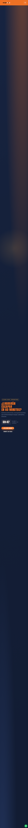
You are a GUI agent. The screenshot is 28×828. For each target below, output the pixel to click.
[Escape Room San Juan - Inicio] (7, 2)
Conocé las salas (7, 431)
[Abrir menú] (25, 2)
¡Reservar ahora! (7, 428)
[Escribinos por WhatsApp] (26, 826)
